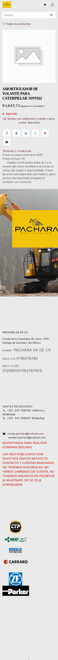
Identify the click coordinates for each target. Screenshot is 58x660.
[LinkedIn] (26, 133)
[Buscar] (52, 15)
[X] (16, 133)
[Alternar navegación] (52, 4)
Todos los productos (18, 23)
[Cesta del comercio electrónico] (44, 4)
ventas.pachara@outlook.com (25, 433)
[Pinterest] (45, 133)
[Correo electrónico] (7, 142)
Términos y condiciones (16, 151)
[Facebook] (7, 133)
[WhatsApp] (35, 133)
